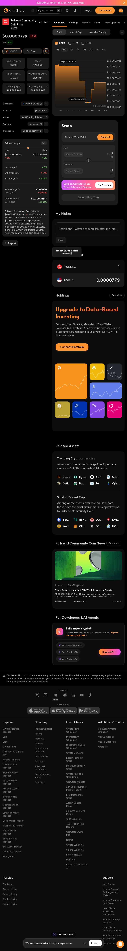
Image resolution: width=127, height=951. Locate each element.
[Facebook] (90, 697)
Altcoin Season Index (73, 804)
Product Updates (43, 728)
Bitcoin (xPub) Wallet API (77, 866)
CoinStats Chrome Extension (107, 730)
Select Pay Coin (88, 197)
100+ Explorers (74, 819)
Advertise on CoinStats (41, 750)
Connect (105, 137)
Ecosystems (9, 856)
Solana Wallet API (75, 849)
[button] (41, 103)
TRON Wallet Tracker (9, 832)
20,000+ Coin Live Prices (75, 812)
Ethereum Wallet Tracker (11, 814)
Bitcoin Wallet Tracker (10, 840)
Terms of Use (10, 889)
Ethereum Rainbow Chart (75, 767)
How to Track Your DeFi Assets (112, 902)
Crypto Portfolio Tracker (11, 730)
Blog (5, 741)
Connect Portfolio (72, 347)
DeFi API (70, 859)
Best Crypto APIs (70, 652)
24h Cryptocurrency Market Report (76, 788)
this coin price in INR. (35, 233)
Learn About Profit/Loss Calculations (109, 911)
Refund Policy (10, 904)
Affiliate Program (11, 759)
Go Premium (104, 185)
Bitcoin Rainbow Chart (74, 759)
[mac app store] (63, 710)
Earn (5, 736)
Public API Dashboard (40, 768)
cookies (38, 943)
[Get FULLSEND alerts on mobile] (46, 51)
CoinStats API (41, 756)
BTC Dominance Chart (74, 796)
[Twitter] (37, 697)
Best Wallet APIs (69, 659)
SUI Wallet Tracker (12, 846)
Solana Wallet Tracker (10, 798)
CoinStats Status (111, 943)
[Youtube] (81, 697)
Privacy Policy (10, 894)
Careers (39, 743)
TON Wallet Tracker (13, 825)
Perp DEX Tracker (12, 851)
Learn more (78, 2)
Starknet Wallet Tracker (10, 774)
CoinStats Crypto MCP (74, 833)
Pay (66, 148)
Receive (68, 164)
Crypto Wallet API (75, 844)
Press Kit (39, 738)
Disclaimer (8, 884)
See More (117, 295)
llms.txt (69, 840)
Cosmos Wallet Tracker (10, 806)
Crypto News (9, 746)
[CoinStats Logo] (14, 10)
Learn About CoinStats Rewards (112, 929)
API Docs (39, 761)
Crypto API (108, 652)
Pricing (38, 733)
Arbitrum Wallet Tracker (10, 790)
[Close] (122, 3)
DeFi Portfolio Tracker (10, 766)
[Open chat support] (120, 944)
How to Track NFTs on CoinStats (112, 937)
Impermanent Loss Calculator (75, 746)
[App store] (38, 710)
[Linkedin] (73, 697)
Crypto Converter (75, 753)
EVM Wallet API (74, 854)
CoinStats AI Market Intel (13, 753)
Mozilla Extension (107, 741)
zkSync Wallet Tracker (10, 782)
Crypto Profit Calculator (72, 730)
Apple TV (103, 746)
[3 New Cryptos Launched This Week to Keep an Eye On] (88, 565)
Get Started (105, 10)
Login (88, 10)
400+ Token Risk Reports (75, 825)
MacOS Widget (106, 736)
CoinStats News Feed (43, 776)
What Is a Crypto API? (72, 645)
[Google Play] (89, 710)
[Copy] (41, 103)
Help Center (109, 884)
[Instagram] (45, 697)
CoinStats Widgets (75, 782)
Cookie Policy (10, 899)
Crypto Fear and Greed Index (74, 775)
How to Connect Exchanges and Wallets (111, 892)
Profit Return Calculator (72, 738)
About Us (39, 782)
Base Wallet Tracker (13, 820)
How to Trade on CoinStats (111, 921)
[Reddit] (65, 697)
